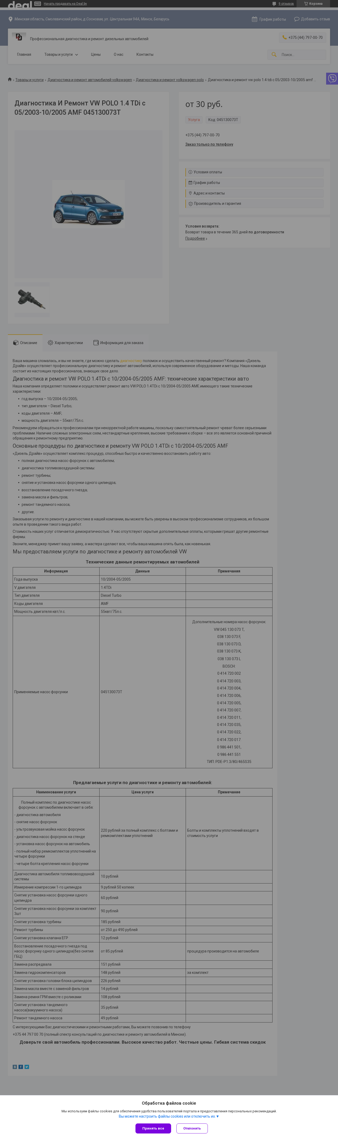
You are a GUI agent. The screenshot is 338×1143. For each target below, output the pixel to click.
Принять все (153, 1128)
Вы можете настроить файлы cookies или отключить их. (167, 1116)
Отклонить (192, 1128)
